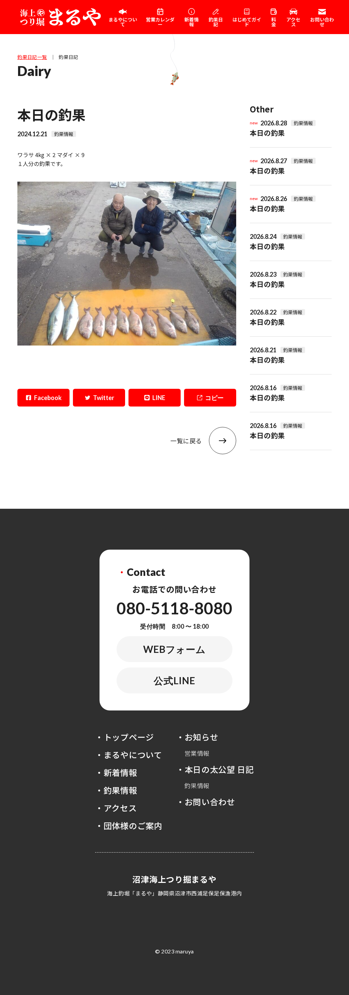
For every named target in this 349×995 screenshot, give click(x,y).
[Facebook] (43, 398)
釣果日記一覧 (32, 56)
